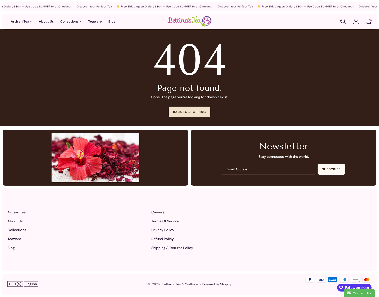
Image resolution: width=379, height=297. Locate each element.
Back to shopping (189, 112)
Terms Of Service (165, 221)
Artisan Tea (16, 212)
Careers (157, 212)
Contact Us (361, 293)
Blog (11, 248)
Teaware (14, 239)
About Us (15, 221)
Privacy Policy (162, 230)
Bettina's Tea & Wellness (181, 284)
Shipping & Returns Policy (172, 248)
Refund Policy (162, 239)
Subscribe (331, 169)
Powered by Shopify (216, 284)
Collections (16, 230)
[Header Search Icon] (343, 21)
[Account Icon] (356, 21)
